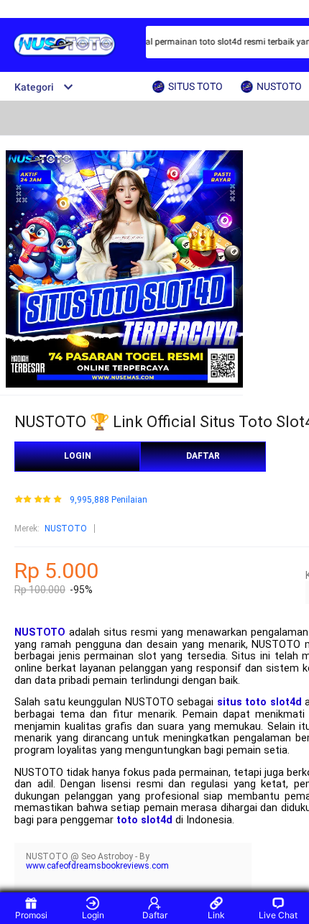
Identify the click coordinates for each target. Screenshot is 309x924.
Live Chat (278, 915)
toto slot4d (144, 820)
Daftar (154, 915)
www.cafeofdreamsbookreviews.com (97, 866)
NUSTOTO (66, 528)
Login (93, 915)
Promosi (31, 915)
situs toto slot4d (259, 702)
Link (216, 915)
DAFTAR (203, 456)
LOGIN (77, 456)
